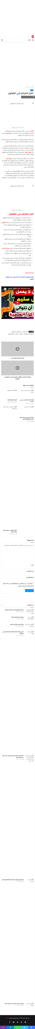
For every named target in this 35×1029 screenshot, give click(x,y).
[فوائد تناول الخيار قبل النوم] (29, 627)
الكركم (17, 334)
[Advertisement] (17, 17)
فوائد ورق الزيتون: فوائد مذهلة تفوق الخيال (13, 880)
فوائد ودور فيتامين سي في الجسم (27, 400)
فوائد (26, 87)
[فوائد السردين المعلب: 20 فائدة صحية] (29, 1006)
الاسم (32, 565)
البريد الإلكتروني (30, 571)
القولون (21, 334)
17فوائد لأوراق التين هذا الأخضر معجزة (14, 610)
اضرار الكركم (25, 331)
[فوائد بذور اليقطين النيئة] (29, 619)
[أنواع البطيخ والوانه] (9, 393)
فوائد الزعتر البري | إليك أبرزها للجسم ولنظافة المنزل (27, 418)
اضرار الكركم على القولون (16, 331)
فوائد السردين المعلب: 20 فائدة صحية (14, 1004)
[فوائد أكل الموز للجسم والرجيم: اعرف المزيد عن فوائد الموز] (29, 816)
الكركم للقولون (11, 334)
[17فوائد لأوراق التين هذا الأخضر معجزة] (29, 612)
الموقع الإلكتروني (30, 577)
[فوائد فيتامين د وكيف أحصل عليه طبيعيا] (9, 467)
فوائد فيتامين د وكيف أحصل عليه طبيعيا (10, 531)
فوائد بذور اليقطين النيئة (18, 617)
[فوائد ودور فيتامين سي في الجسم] (26, 393)
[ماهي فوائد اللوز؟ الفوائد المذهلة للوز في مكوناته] (29, 692)
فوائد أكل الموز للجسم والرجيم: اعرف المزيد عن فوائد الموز (13, 757)
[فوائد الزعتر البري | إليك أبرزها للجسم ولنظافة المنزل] (26, 411)
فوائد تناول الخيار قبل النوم (17, 624)
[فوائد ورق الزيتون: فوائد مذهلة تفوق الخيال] (29, 940)
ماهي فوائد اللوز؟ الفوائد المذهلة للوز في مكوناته (13, 633)
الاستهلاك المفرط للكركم (28, 334)
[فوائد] (29, 40)
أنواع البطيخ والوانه (12, 400)
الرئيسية (30, 87)
